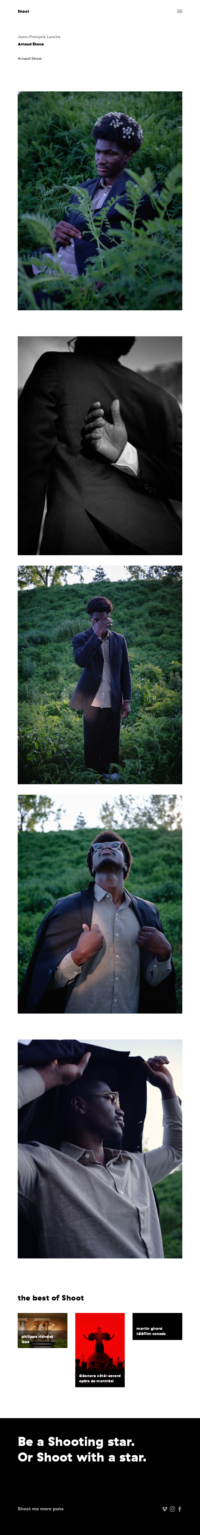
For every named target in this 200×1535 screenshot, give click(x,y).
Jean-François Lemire (39, 36)
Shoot (23, 11)
